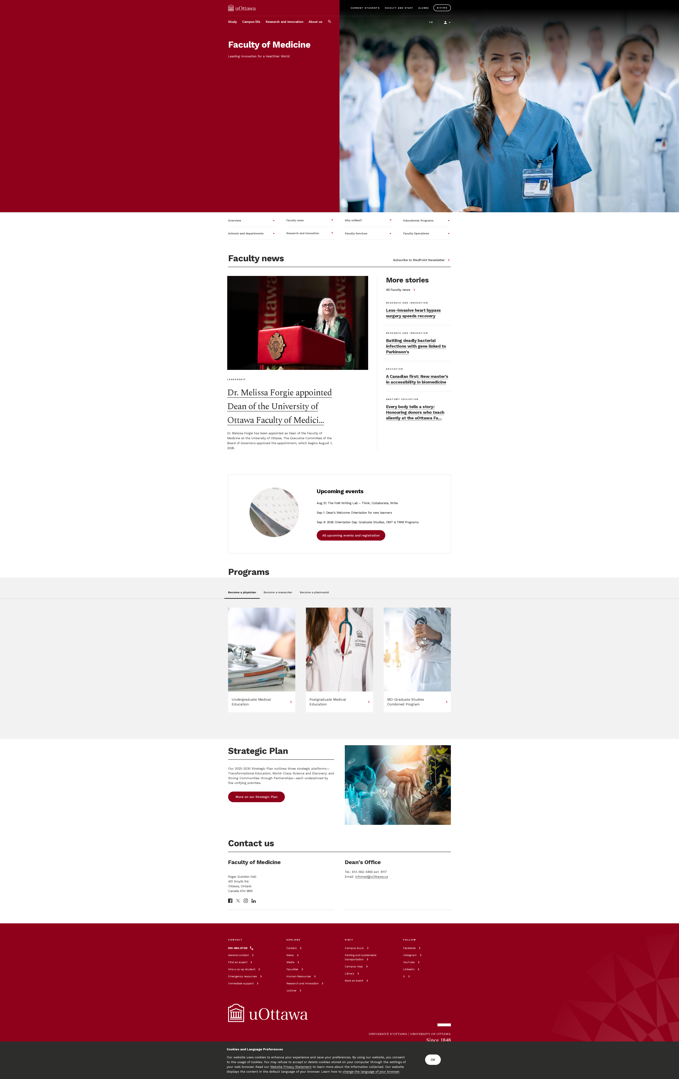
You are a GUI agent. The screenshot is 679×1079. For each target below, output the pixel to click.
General (238, 955)
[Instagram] (246, 901)
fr (431, 22)
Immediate (241, 983)
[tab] (242, 594)
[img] (242, 7)
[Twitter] (238, 901)
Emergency (242, 976)
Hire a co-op (241, 969)
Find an (237, 962)
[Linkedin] (253, 901)
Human (298, 976)
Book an (354, 980)
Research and (302, 983)
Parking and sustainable (360, 957)
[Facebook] (230, 901)
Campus (354, 948)
